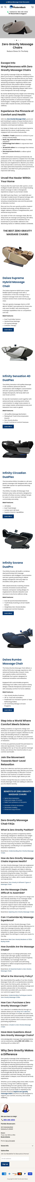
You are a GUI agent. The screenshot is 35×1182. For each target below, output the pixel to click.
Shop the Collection (23, 1012)
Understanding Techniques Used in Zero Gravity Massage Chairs (16, 996)
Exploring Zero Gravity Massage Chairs (21, 912)
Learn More (8, 330)
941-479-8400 (10, 1141)
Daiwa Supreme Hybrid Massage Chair (14, 282)
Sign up (5, 1164)
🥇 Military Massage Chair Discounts (17, 2)
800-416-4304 (9, 1120)
